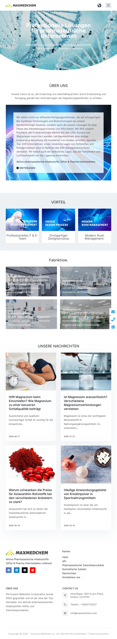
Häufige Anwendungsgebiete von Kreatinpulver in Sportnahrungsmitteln (85, 494)
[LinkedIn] (17, 570)
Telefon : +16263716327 (83, 604)
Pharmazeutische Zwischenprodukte (83, 565)
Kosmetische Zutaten (74, 569)
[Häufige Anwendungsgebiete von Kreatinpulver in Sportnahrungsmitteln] (86, 464)
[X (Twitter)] (25, 570)
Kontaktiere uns (71, 577)
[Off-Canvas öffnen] (108, 5)
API (64, 561)
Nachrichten (69, 573)
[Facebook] (9, 570)
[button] (99, 5)
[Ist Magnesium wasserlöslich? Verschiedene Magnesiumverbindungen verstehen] (86, 371)
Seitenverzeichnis (99, 633)
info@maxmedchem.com (83, 613)
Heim (65, 557)
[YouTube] (33, 570)
